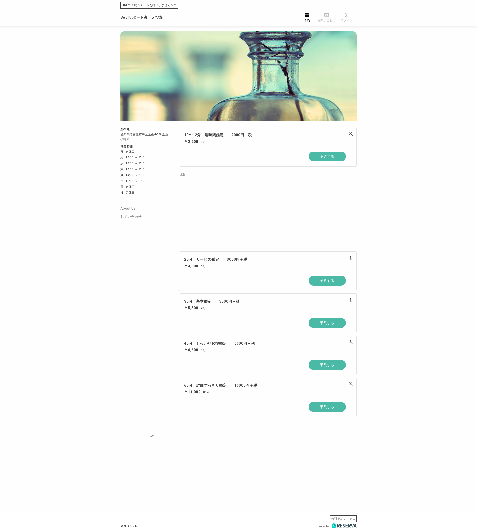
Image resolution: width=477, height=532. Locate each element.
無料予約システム (343, 518)
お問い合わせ (131, 217)
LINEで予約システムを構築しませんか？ (149, 5)
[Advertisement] (268, 211)
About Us (127, 208)
